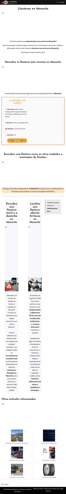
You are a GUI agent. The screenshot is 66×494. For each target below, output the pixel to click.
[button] (57, 2)
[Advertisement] (33, 25)
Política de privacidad (50, 488)
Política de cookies (38, 488)
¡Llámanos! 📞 (17, 140)
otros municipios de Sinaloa (43, 191)
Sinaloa (6, 484)
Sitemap (48, 491)
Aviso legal (60, 488)
